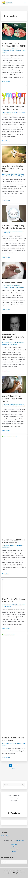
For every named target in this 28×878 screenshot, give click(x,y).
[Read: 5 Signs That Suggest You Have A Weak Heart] (14, 486)
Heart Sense (20, 840)
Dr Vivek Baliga (13, 174)
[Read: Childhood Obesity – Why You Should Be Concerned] (14, 213)
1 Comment (5, 174)
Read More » (6, 82)
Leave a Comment (6, 49)
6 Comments (5, 545)
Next (14, 768)
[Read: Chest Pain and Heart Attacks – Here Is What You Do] (14, 384)
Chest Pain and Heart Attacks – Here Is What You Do (12, 398)
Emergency (15, 112)
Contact (14, 851)
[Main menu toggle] (25, 3)
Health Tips (20, 174)
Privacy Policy (14, 849)
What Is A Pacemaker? (12, 282)
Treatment (11, 287)
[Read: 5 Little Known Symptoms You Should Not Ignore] (14, 95)
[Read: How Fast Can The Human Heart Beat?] (14, 587)
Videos (18, 743)
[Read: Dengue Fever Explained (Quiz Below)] (14, 684)
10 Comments (5, 342)
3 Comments (5, 404)
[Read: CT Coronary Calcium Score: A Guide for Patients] (14, 31)
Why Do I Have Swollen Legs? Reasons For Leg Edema (12, 168)
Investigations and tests (8, 50)
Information (15, 49)
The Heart (17, 50)
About (14, 846)
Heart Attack (5, 406)
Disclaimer (14, 844)
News (20, 231)
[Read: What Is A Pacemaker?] (14, 270)
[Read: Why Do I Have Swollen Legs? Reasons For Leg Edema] (14, 154)
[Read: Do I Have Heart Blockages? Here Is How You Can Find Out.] (14, 322)
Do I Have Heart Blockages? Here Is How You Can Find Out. (13, 336)
